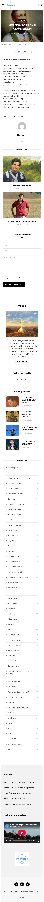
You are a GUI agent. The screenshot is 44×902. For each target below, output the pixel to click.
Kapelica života (13, 588)
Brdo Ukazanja (13, 473)
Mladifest (11, 624)
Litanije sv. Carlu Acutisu (22, 186)
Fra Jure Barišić (13, 546)
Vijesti (10, 734)
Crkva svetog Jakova (15, 483)
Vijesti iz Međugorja (15, 744)
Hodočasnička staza (15, 582)
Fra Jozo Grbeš (13, 536)
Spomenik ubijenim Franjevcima (19, 708)
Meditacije (11, 609)
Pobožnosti (12, 687)
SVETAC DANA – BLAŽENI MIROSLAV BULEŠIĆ (29, 400)
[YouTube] (28, 884)
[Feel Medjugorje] (10, 5)
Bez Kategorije (13, 468)
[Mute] (34, 841)
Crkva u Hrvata (13, 488)
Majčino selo (12, 598)
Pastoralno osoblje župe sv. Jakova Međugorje (19, 672)
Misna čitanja (12, 619)
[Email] (31, 52)
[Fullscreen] (38, 841)
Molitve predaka (13, 635)
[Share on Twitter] (19, 52)
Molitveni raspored (14, 645)
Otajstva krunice (13, 666)
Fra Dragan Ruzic (14, 520)
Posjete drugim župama (16, 697)
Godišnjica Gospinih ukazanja (18, 577)
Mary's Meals (12, 603)
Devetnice (11, 499)
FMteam (16, 34)
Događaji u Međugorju (16, 504)
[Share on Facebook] (13, 52)
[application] (22, 832)
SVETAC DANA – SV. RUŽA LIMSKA (16, 799)
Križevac (11, 593)
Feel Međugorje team (15, 509)
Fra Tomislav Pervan (15, 567)
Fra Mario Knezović (14, 562)
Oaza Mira (11, 656)
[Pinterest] (25, 52)
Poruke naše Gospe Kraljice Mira (19, 692)
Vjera (9, 749)
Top (22, 897)
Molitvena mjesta (14, 640)
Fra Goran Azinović (14, 525)
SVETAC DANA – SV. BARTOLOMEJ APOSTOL (29, 414)
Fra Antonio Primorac (15, 515)
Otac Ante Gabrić (14, 661)
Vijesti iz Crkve (13, 739)
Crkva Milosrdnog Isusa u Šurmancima (21, 478)
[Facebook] (16, 884)
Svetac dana (12, 713)
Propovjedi (11, 702)
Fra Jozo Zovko (13, 541)
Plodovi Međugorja (14, 681)
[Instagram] (22, 884)
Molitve (22, 20)
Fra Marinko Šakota (14, 556)
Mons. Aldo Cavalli (14, 650)
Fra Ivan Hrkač (13, 530)
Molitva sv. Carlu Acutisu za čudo (22, 221)
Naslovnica (3, 45)
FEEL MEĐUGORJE (16, 891)
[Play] (6, 841)
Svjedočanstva (13, 718)
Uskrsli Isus (12, 723)
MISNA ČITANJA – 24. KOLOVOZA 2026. (17, 793)
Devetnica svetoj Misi (15, 494)
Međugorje (12, 614)
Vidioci (10, 728)
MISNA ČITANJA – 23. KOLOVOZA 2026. (17, 804)
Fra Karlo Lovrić (13, 551)
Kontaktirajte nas (22, 361)
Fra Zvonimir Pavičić (15, 572)
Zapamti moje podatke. (14, 278)
